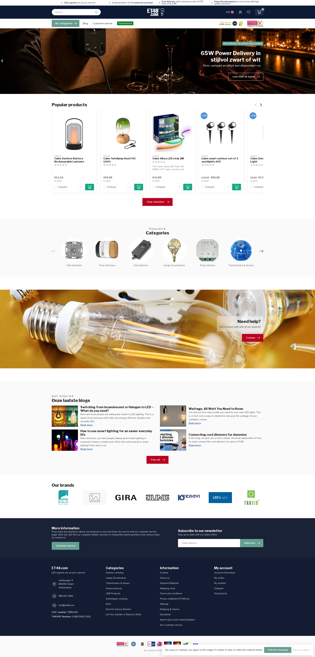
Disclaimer (165, 614)
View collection (155, 201)
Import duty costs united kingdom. (177, 619)
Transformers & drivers (118, 583)
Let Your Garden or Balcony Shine (123, 614)
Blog (85, 23)
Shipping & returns (169, 609)
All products (220, 593)
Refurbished (125, 23)
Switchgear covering (116, 598)
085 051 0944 (66, 595)
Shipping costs (167, 588)
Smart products (114, 588)
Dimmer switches (115, 572)
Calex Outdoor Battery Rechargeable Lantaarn (69, 160)
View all (155, 459)
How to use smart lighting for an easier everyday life (116, 432)
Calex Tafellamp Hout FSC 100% (119, 160)
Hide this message (278, 649)
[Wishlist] (248, 12)
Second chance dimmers (118, 609)
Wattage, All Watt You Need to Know (216, 408)
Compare (62, 187)
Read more (86, 425)
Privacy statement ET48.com (174, 598)
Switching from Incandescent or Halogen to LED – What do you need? (117, 408)
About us (164, 577)
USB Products (113, 593)
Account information (224, 572)
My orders (219, 577)
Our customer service (171, 625)
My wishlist (220, 583)
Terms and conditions (171, 593)
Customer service (102, 23)
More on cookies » (301, 649)
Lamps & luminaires (116, 577)
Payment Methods (169, 583)
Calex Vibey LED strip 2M (168, 158)
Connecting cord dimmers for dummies (218, 434)
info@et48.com (66, 605)
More (108, 604)
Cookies (164, 572)
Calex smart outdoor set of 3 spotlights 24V (219, 160)
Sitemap (164, 604)
